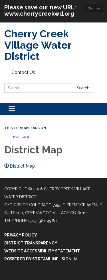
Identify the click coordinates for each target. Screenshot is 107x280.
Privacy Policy (20, 235)
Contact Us (23, 72)
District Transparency (30, 243)
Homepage (20, 137)
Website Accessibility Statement (42, 251)
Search (83, 88)
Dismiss (94, 8)
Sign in (69, 259)
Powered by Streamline (31, 259)
